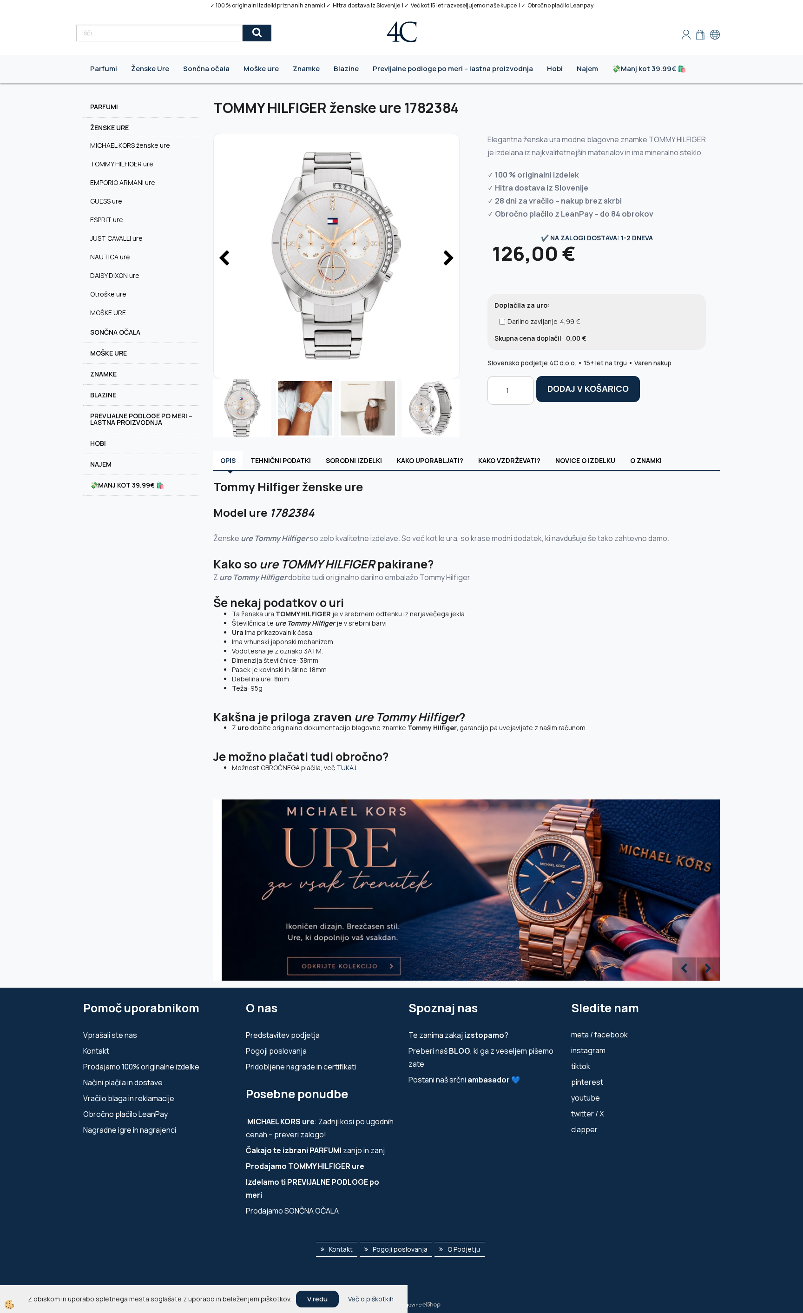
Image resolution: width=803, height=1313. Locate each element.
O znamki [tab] (646, 460)
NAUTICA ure (110, 256)
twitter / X (587, 1113)
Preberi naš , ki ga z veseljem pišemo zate (480, 1057)
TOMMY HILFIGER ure (121, 163)
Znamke (306, 68)
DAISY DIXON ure (114, 275)
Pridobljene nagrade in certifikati (301, 1067)
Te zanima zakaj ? (458, 1035)
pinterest (587, 1082)
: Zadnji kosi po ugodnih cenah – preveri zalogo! (320, 1128)
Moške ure (261, 68)
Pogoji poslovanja (276, 1051)
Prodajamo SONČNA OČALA (293, 1211)
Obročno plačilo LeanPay (125, 1114)
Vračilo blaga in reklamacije (128, 1098)
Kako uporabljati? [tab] (430, 460)
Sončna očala (206, 68)
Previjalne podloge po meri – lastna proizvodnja (453, 68)
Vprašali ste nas (110, 1035)
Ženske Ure (150, 68)
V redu (317, 1299)
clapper (584, 1129)
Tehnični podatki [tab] (280, 460)
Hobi (555, 68)
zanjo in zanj (315, 1150)
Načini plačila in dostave (123, 1082)
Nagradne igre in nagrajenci (129, 1130)
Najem (587, 68)
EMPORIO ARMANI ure (122, 182)
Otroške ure (108, 294)
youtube (585, 1098)
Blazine (346, 68)
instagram (588, 1050)
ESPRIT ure (106, 219)
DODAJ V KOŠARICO (588, 388)
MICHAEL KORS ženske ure (130, 145)
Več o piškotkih (371, 1298)
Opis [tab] (228, 460)
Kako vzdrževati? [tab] (509, 460)
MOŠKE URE (108, 312)
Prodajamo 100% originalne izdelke (141, 1067)
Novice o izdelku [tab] (585, 460)
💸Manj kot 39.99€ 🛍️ (649, 68)
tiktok (580, 1066)
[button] (448, 259)
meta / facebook (599, 1034)
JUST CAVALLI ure (116, 238)
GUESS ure (106, 201)
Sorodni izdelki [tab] (354, 460)
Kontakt (96, 1051)
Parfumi (103, 68)
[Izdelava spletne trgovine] (431, 1304)
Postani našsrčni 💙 (464, 1080)
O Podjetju (464, 1249)
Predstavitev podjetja (283, 1035)
